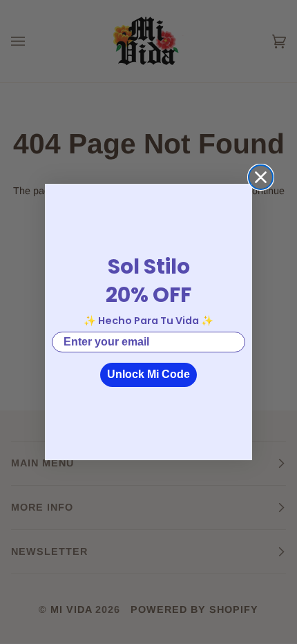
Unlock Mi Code (148, 374)
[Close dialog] (261, 177)
